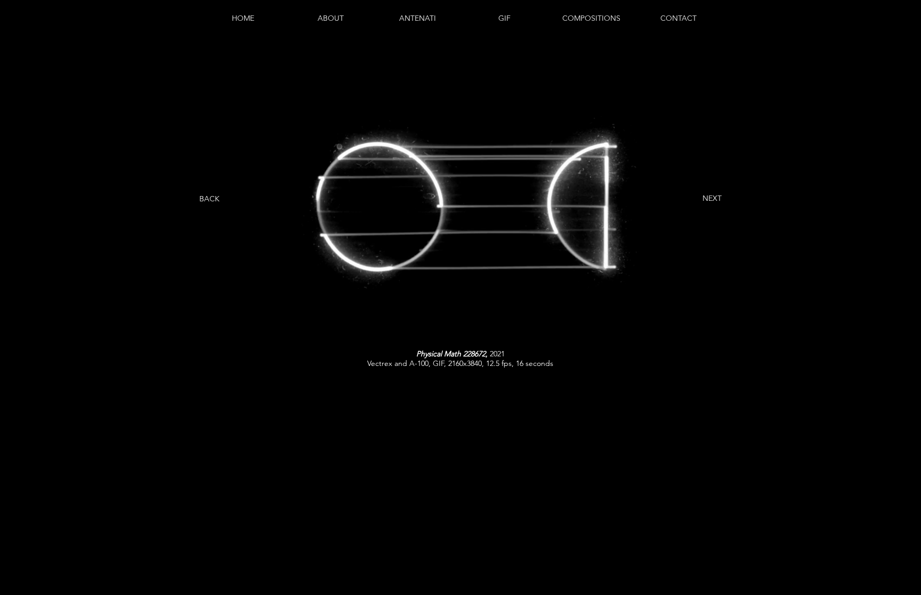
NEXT (712, 198)
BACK (209, 198)
